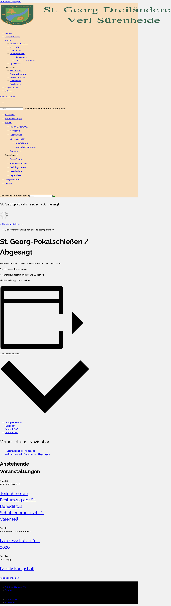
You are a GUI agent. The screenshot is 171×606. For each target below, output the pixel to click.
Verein (8, 122)
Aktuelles (10, 114)
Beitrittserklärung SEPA (15, 587)
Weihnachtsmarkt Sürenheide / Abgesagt (27, 454)
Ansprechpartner (19, 163)
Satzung (9, 590)
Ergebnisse (15, 175)
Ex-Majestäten (17, 138)
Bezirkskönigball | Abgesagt (20, 450)
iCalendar (10, 425)
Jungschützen (12, 179)
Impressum (10, 602)
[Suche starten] (54, 196)
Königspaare (21, 142)
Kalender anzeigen (9, 577)
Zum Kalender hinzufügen (10, 353)
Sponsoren (15, 151)
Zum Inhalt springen (10, 1)
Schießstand (16, 159)
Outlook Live (11, 432)
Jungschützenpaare (25, 147)
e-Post (8, 183)
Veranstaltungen (13, 118)
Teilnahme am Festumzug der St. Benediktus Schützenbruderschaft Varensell (22, 506)
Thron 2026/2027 (19, 126)
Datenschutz (11, 599)
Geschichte (16, 134)
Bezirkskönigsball (17, 568)
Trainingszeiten (18, 167)
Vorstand (15, 130)
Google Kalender (13, 422)
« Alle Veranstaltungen (11, 224)
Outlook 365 (11, 429)
